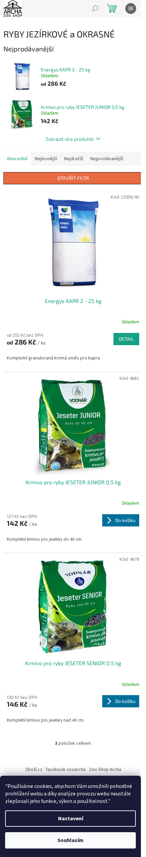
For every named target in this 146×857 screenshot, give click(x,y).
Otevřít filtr (73, 178)
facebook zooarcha (66, 769)
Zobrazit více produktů (69, 139)
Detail (126, 339)
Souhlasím (70, 840)
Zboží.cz (33, 769)
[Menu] (131, 8)
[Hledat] (95, 8)
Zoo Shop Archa (105, 769)
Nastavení (70, 818)
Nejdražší (73, 158)
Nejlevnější (46, 158)
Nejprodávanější (106, 158)
